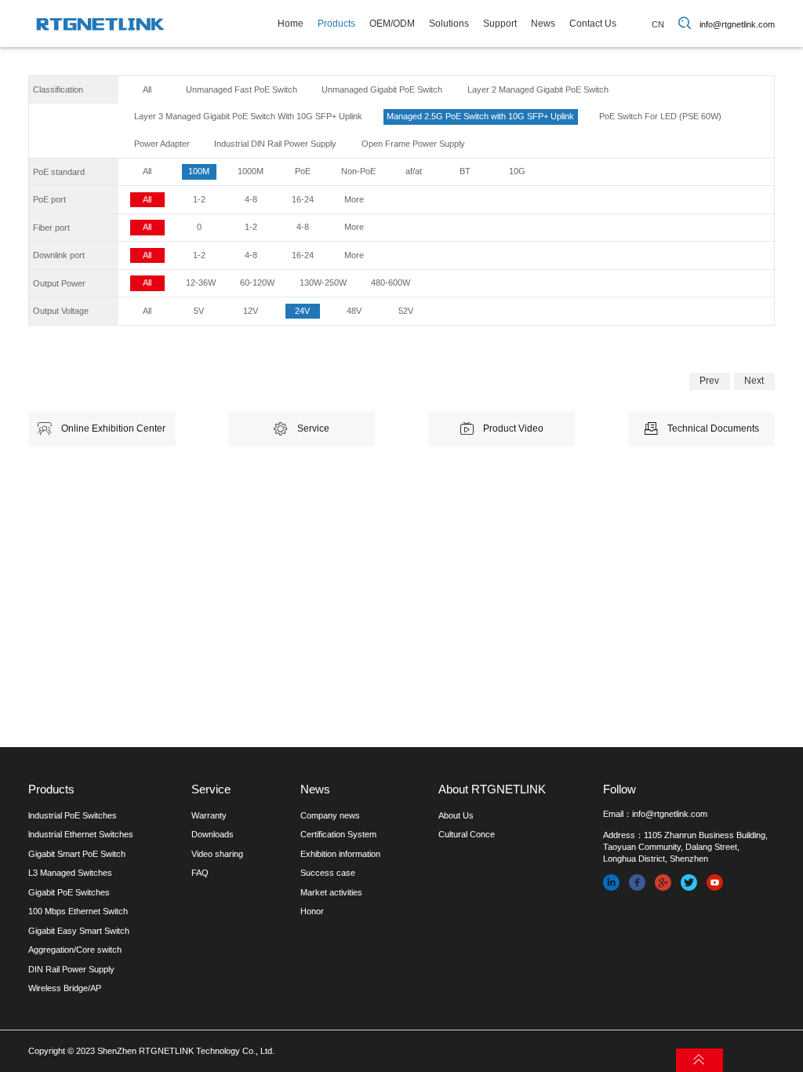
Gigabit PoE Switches (69, 892)
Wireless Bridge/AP (64, 988)
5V (199, 310)
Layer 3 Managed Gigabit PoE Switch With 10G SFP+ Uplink (248, 116)
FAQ (200, 872)
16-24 (303, 199)
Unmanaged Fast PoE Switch (241, 89)
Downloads (212, 834)
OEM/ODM (392, 23)
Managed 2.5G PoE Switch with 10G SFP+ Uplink (480, 116)
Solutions (449, 23)
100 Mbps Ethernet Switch (78, 911)
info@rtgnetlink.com (737, 24)
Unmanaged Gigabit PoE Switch (382, 89)
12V (250, 310)
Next (754, 380)
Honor (312, 911)
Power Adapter (162, 143)
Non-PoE (358, 171)
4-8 (251, 199)
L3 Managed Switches (70, 872)
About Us (456, 815)
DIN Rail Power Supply (71, 969)
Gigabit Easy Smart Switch (78, 930)
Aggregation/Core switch (75, 949)
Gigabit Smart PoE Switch (76, 854)
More (354, 199)
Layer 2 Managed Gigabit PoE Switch (538, 89)
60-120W (257, 282)
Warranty (209, 815)
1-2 (199, 199)
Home (290, 23)
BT (465, 171)
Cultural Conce (466, 834)
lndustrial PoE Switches (72, 815)
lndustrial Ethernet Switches (80, 834)
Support (500, 23)
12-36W (201, 282)
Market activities (331, 892)
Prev (709, 380)
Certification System (338, 834)
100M (198, 171)
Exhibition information (340, 854)
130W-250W (323, 282)
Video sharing (217, 854)
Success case (327, 872)
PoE (303, 171)
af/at (413, 171)
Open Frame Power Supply (413, 143)
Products (336, 23)
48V (354, 310)
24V (302, 310)
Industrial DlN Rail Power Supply (275, 143)
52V (405, 310)
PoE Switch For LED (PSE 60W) (660, 116)
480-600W (390, 282)
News (543, 23)
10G (517, 171)
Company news (330, 815)
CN (658, 24)
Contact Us (592, 23)
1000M (250, 171)
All (147, 89)
